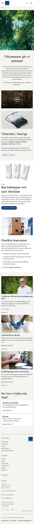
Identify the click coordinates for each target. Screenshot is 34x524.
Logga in (31, 3)
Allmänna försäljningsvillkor (24, 520)
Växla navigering (2, 3)
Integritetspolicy (5, 520)
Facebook (3, 509)
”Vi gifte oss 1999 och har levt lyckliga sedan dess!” (17, 297)
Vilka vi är (3, 458)
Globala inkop (4, 443)
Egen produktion (5, 448)
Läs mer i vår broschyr (9, 208)
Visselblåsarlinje (5, 465)
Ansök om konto (7, 424)
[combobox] (27, 3)
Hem (2, 7)
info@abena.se (8, 498)
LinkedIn (7, 509)
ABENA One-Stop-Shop (14, 267)
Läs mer (3, 312)
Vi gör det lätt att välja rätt (10, 335)
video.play (17, 99)
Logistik (3, 446)
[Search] (27, 3)
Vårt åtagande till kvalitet (7, 450)
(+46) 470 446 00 (9, 494)
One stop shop (4, 441)
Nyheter (3, 467)
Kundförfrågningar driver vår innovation (15, 372)
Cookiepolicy (13, 520)
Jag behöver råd (7, 410)
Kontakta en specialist (10, 403)
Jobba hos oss (4, 463)
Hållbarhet (3, 470)
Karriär (3, 461)
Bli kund (5, 417)
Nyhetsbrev (12, 509)
